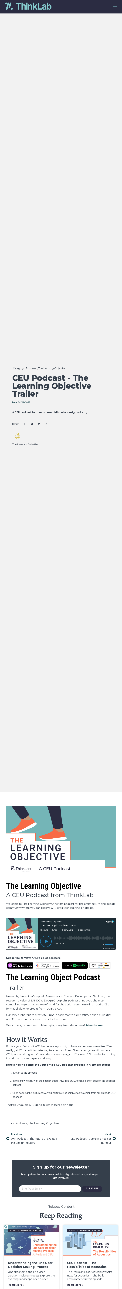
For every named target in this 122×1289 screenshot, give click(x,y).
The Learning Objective (51, 368)
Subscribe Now (94, 1025)
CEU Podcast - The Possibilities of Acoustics (87, 1265)
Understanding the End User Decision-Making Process (30, 1265)
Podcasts (31, 368)
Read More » (16, 1284)
